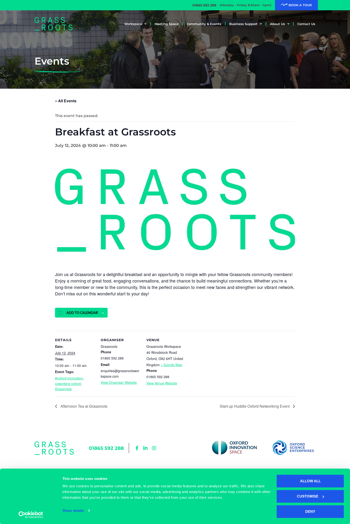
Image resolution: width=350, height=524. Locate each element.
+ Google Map (171, 364)
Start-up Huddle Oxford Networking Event (255, 406)
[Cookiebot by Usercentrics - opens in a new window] (31, 514)
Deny (310, 511)
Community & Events (204, 24)
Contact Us (306, 24)
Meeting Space (167, 24)
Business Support (243, 24)
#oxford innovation (69, 378)
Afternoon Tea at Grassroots (83, 406)
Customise (307, 496)
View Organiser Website (119, 382)
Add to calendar (82, 313)
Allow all (310, 481)
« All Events (65, 100)
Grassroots (63, 388)
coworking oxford (68, 383)
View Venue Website (161, 383)
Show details (73, 511)
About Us (277, 24)
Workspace (133, 24)
